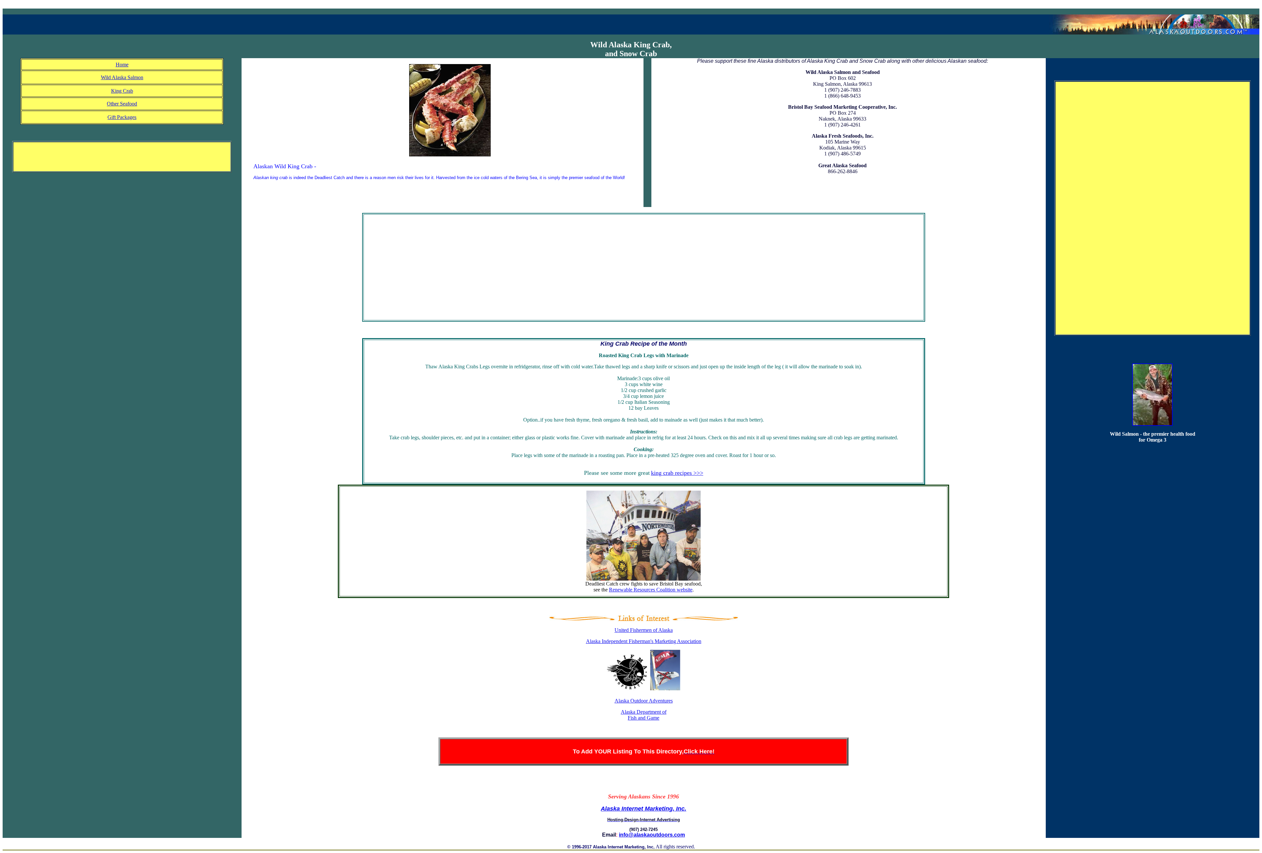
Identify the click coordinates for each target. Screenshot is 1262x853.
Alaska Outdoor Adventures (644, 700)
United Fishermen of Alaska (644, 630)
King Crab (122, 91)
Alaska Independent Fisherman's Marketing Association (643, 641)
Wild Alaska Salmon (122, 77)
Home (122, 64)
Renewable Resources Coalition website (650, 589)
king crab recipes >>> (677, 473)
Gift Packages (121, 117)
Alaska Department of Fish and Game (643, 715)
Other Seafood (122, 103)
